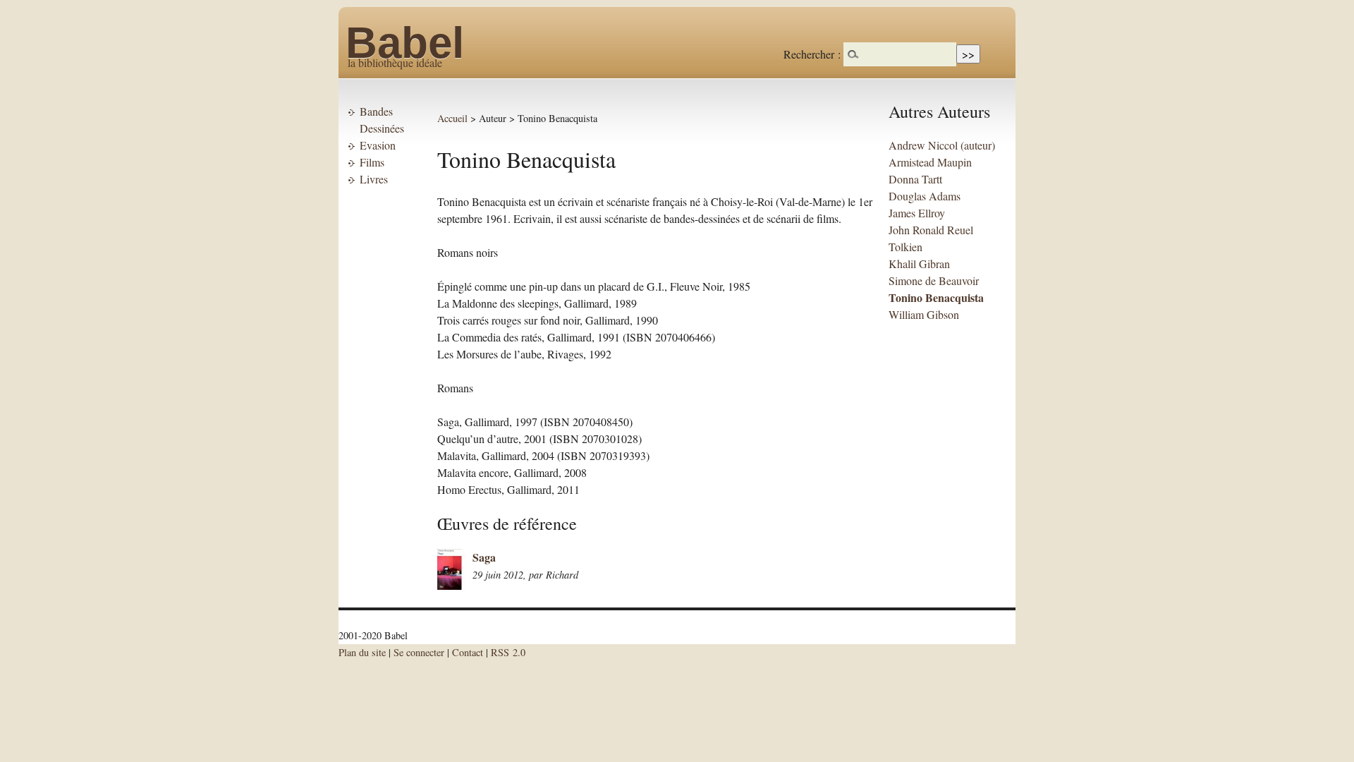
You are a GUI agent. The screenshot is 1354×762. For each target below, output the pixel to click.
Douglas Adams (924, 195)
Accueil (452, 118)
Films (372, 162)
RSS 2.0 (508, 652)
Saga (484, 557)
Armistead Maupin (930, 162)
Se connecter (419, 652)
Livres (374, 178)
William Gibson (924, 314)
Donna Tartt (915, 178)
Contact (467, 652)
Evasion (378, 145)
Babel (405, 42)
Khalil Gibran (919, 263)
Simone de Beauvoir (934, 280)
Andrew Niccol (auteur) (942, 145)
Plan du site (362, 652)
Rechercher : (812, 54)
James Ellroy (917, 212)
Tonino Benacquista (936, 297)
